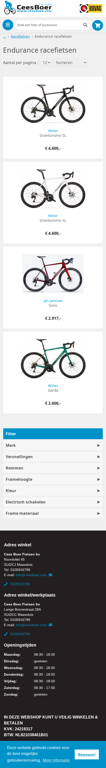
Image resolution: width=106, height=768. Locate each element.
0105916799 (19, 584)
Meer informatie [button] (56, 760)
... (4, 36)
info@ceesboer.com (32, 575)
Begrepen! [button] (87, 754)
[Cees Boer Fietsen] (28, 7)
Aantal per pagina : (20, 62)
